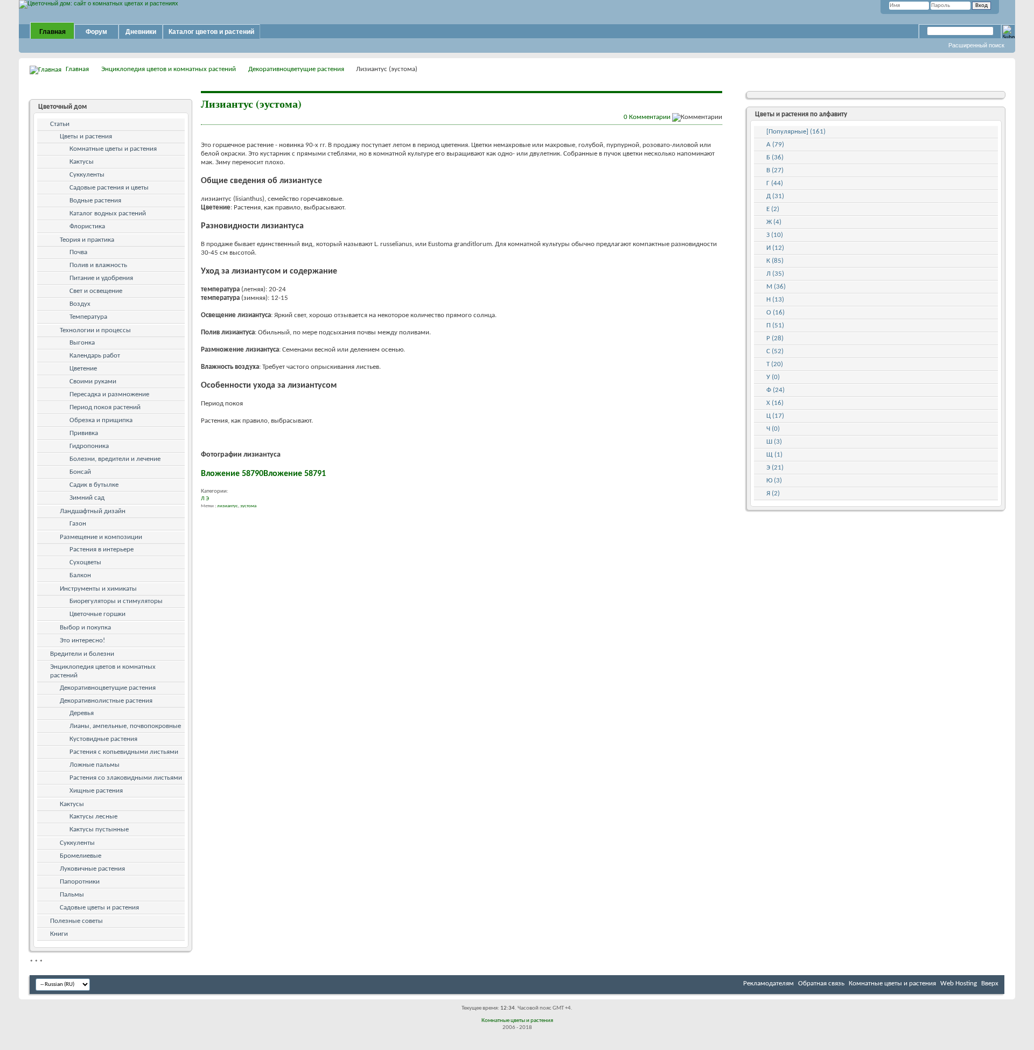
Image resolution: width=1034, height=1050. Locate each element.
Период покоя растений (105, 407)
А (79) (775, 144)
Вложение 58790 (232, 474)
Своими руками (92, 381)
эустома (248, 505)
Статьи (59, 124)
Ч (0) (773, 428)
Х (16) (775, 403)
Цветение (83, 368)
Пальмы (72, 894)
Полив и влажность (98, 265)
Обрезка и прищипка (100, 420)
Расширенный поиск (976, 45)
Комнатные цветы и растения (113, 148)
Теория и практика (87, 239)
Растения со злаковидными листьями (125, 777)
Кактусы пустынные (99, 829)
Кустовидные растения (103, 739)
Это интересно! (82, 640)
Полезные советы (76, 921)
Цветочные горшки (97, 614)
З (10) (774, 235)
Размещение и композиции (101, 537)
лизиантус (227, 505)
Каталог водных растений (107, 213)
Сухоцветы (85, 562)
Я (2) (773, 493)
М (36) (776, 286)
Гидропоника (89, 446)
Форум (96, 32)
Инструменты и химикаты (98, 588)
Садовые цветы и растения (99, 907)
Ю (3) (774, 480)
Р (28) (775, 338)
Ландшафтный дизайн (92, 511)
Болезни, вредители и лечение (114, 459)
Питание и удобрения (101, 278)
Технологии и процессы (95, 330)
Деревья (81, 713)
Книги (59, 933)
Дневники (140, 32)
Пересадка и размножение (109, 394)
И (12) (775, 247)
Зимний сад (86, 497)
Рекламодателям (768, 983)
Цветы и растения (86, 136)
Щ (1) (774, 454)
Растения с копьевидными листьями (123, 751)
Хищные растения (96, 790)
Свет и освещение (95, 291)
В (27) (775, 170)
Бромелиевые (80, 855)
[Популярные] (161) (796, 131)
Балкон (80, 575)
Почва (78, 252)
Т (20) (774, 364)
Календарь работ (94, 355)
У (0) (773, 377)
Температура (88, 316)
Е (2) (772, 209)
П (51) (775, 325)
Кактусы (81, 161)
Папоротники (80, 881)
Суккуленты (86, 174)
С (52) (775, 351)
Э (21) (775, 467)
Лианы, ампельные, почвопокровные (125, 726)
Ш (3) (774, 441)
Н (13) (775, 299)
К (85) (775, 260)
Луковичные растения (92, 868)
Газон (77, 523)
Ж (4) (773, 222)
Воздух (79, 303)
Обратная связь (821, 983)
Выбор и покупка (85, 627)
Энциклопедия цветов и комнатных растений (168, 69)
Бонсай (80, 471)
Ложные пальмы (94, 764)
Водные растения (95, 200)
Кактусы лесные (93, 816)
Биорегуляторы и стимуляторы (116, 601)
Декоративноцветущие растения (296, 69)
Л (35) (775, 273)
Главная (52, 32)
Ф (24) (775, 390)
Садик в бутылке (93, 484)
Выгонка (82, 342)
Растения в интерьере (101, 549)
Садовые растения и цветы (109, 187)
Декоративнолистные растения (106, 700)
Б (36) (775, 157)
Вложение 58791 (294, 474)
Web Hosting (958, 983)
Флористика (87, 226)
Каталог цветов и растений (211, 32)
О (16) (775, 312)
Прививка (83, 433)
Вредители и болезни (82, 653)
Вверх (989, 983)
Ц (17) (775, 415)
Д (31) (775, 196)
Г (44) (774, 183)
